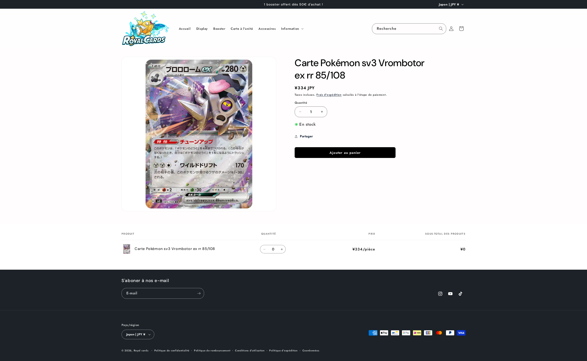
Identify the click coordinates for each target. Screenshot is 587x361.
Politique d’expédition (283, 350)
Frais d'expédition (329, 95)
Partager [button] (306, 136)
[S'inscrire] (199, 293)
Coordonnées (310, 350)
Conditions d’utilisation (250, 350)
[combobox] (409, 29)
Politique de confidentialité (171, 350)
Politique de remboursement (212, 350)
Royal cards (141, 350)
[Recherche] (441, 29)
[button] (291, 28)
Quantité (301, 102)
